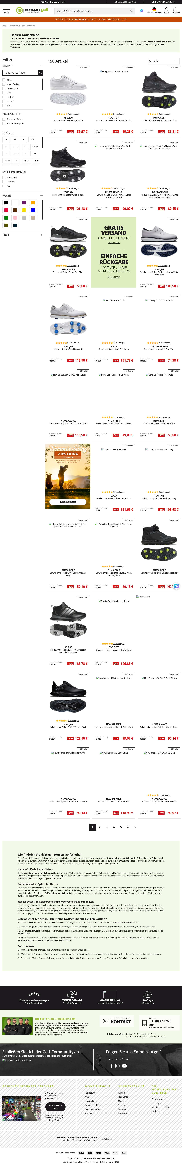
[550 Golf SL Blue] (114, 771)
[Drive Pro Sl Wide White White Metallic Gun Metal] (159, 165)
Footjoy (10, 97)
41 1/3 (26, 160)
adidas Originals (13, 84)
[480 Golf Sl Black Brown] (159, 697)
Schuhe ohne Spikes (15, 123)
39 (6, 153)
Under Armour (34, 954)
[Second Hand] (143, 596)
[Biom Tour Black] (113, 319)
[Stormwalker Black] (68, 165)
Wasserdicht (12, 177)
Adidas (157, 954)
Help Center (123, 1096)
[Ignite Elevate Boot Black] (159, 543)
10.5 (32, 139)
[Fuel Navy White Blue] (114, 90)
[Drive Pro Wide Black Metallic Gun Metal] (114, 165)
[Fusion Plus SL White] (114, 393)
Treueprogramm (159, 1099)
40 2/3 (7, 160)
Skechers (146, 954)
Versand (121, 1105)
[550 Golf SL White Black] (68, 393)
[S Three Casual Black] (113, 468)
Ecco (9, 92)
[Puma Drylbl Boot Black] (159, 90)
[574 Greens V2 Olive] (159, 771)
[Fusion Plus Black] (68, 242)
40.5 (34, 153)
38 (25, 146)
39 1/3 (15, 153)
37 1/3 (15, 146)
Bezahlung (122, 1109)
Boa (8, 186)
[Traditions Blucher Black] (114, 620)
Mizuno (10, 105)
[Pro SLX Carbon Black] (68, 697)
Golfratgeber (157, 1103)
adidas (9, 79)
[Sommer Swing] (68, 476)
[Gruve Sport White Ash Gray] (68, 543)
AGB (87, 1096)
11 (6, 146)
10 (23, 139)
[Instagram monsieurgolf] (117, 1065)
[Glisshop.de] (107, 1139)
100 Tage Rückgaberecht (53, 2)
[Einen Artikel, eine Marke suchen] (131, 11)
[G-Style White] (68, 90)
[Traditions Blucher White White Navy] (159, 242)
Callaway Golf (12, 88)
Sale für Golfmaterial (160, 1107)
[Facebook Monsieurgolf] (111, 1065)
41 (17, 160)
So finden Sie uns (55, 1107)
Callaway (132, 937)
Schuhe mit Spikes (14, 119)
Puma (47, 954)
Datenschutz (90, 1101)
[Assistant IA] (142, 11)
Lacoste (10, 101)
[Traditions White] (68, 319)
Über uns (122, 1101)
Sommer (10, 181)
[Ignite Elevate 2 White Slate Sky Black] (114, 543)
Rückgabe (122, 1113)
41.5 (36, 160)
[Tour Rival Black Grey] (159, 468)
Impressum (90, 1092)
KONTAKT (121, 1022)
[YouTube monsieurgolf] (124, 1065)
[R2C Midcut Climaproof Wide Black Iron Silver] (68, 620)
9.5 (15, 139)
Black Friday (157, 1111)
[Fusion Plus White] (159, 393)
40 (25, 153)
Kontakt (121, 1092)
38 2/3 (35, 146)
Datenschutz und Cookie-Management (96, 1158)
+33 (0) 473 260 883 (159, 1023)
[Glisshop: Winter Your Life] (32, 10)
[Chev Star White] (159, 319)
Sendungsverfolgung (94, 1105)
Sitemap (88, 1113)
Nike (142, 937)
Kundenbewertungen (94, 1109)
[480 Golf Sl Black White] (68, 771)
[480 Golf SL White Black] (113, 697)
